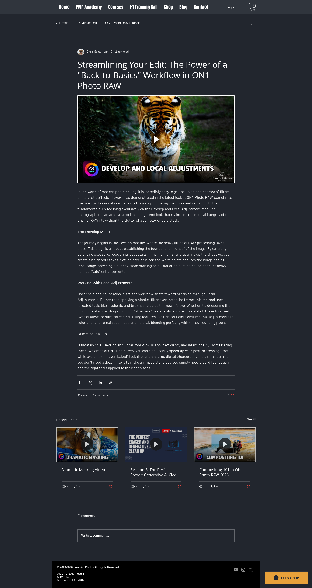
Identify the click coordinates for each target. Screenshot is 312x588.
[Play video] (156, 139)
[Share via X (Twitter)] (90, 383)
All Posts (62, 23)
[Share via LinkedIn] (100, 383)
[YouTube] (236, 569)
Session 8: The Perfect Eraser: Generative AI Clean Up (155, 472)
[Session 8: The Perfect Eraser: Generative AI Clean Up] (156, 444)
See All (251, 419)
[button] (253, 7)
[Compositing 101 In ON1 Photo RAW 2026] (225, 444)
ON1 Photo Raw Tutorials (123, 23)
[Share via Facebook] (79, 383)
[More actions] (232, 52)
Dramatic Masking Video (83, 469)
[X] (250, 569)
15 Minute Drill (87, 23)
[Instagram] (243, 569)
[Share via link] (111, 383)
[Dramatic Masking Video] (87, 444)
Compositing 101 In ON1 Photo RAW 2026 (221, 472)
